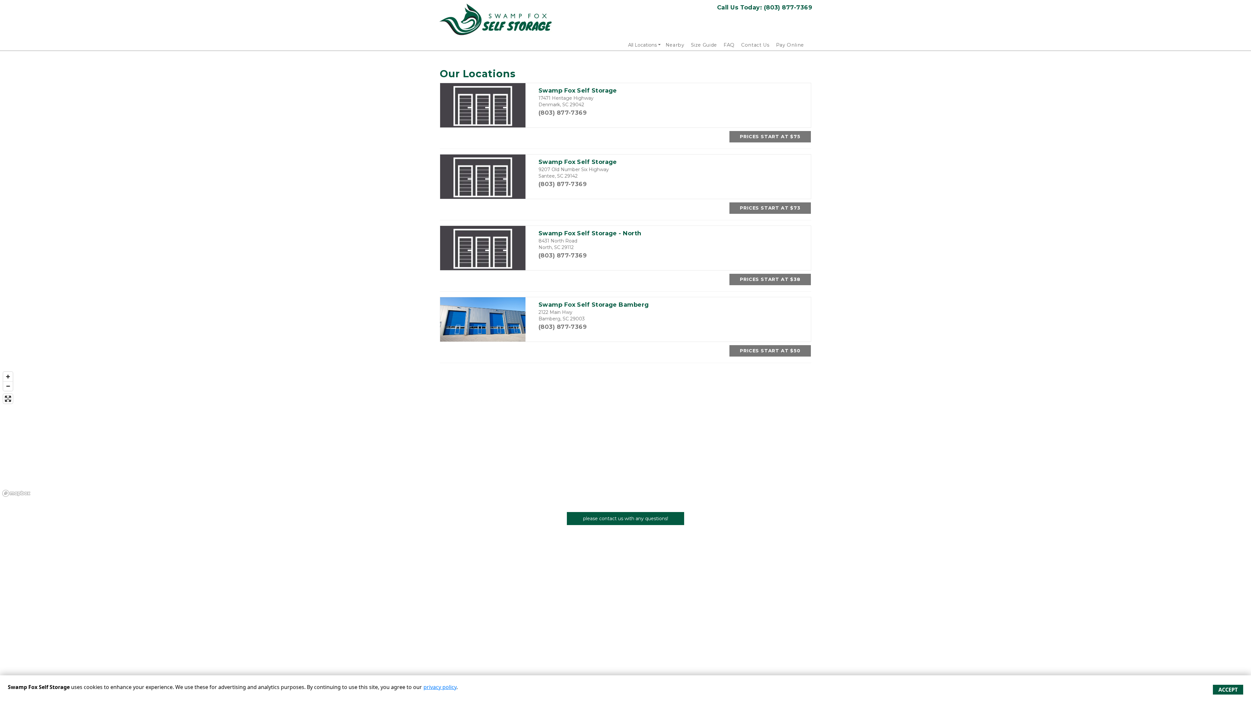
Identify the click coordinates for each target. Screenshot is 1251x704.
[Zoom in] (8, 376)
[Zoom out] (8, 386)
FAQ (729, 45)
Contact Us (755, 45)
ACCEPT (1228, 689)
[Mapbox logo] (16, 493)
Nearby (675, 45)
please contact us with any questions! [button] (625, 518)
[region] (625, 434)
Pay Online (790, 45)
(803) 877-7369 (563, 112)
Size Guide (704, 45)
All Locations (642, 45)
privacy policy (440, 687)
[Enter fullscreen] (8, 398)
